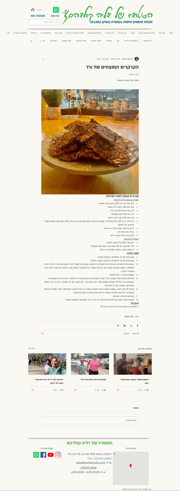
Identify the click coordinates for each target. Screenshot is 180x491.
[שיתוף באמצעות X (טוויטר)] (131, 325)
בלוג (136, 316)
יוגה (118, 41)
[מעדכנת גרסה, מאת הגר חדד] (90, 364)
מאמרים (109, 41)
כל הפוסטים (147, 41)
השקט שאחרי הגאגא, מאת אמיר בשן (134, 381)
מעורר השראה (96, 41)
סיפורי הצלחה (81, 41)
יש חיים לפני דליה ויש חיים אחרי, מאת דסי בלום (49, 381)
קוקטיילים (53, 41)
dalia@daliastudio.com (90, 463)
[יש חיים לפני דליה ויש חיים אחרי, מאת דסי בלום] (47, 364)
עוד (44, 41)
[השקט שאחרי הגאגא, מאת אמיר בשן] (133, 364)
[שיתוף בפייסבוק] (137, 325)
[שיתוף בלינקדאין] (124, 325)
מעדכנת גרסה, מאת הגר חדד (93, 379)
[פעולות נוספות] (42, 59)
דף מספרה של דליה (131, 41)
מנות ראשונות (66, 41)
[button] (31, 41)
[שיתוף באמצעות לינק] (118, 325)
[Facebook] (43, 455)
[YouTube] (50, 455)
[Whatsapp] (36, 455)
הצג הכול (31, 348)
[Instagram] (58, 455)
